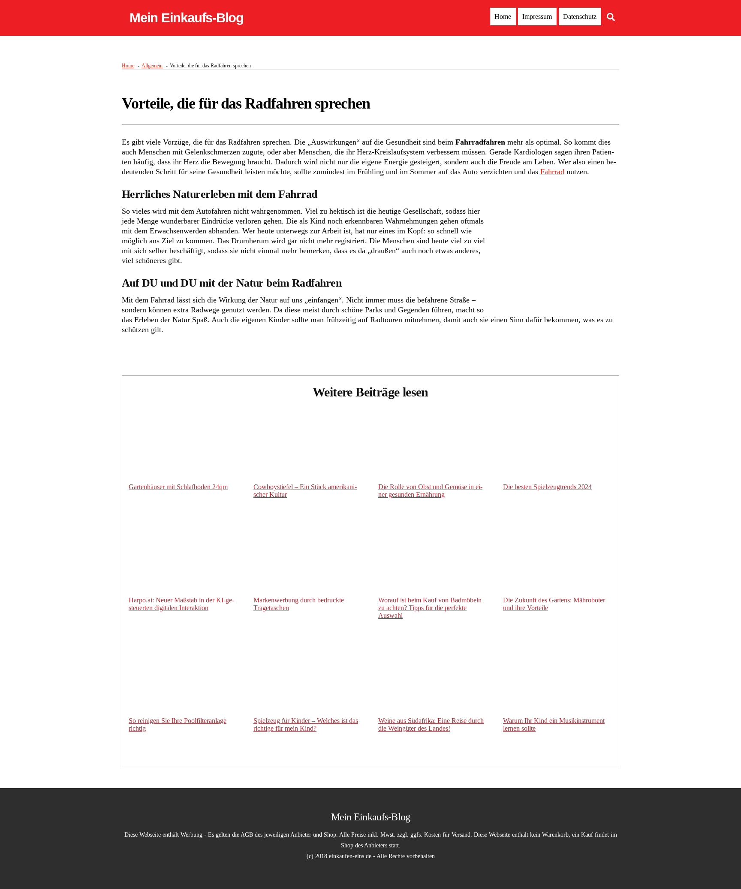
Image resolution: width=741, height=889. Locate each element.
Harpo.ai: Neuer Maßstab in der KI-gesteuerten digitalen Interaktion (181, 603)
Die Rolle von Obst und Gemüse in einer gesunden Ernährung (430, 490)
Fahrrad (552, 171)
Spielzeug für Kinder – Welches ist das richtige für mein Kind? (305, 724)
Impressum (537, 16)
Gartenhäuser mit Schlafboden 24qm (178, 486)
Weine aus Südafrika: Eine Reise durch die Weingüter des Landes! (431, 724)
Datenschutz (579, 16)
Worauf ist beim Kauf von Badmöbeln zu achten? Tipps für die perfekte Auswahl (430, 607)
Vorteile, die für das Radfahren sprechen (246, 103)
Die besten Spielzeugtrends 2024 (547, 486)
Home (502, 16)
